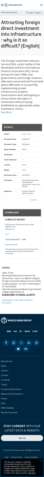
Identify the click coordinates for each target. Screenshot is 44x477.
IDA (15, 331)
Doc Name (8, 180)
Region (6, 170)
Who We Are (6, 361)
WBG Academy (7, 407)
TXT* (7, 234)
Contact (4, 375)
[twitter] (21, 343)
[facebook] (6, 343)
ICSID (34, 331)
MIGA (27, 331)
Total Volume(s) (10, 160)
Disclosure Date (10, 175)
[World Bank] (22, 320)
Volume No (8, 155)
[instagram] (36, 343)
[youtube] (18, 349)
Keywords (8, 191)
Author (6, 134)
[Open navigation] (2, 5)
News (3, 366)
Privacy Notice (16, 457)
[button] (41, 5)
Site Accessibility (31, 457)
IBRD (9, 331)
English (38, 13)
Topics (4, 384)
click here (31, 473)
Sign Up (22, 438)
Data (3, 403)
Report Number (10, 149)
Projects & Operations (11, 389)
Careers (4, 370)
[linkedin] (29, 343)
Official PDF (9, 229)
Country (7, 165)
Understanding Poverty (9, 12)
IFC (20, 331)
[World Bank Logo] (13, 5)
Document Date (10, 139)
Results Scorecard (9, 412)
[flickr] (26, 349)
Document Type (10, 144)
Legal (6, 457)
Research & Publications (12, 394)
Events (4, 398)
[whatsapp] (14, 343)
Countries (5, 380)
